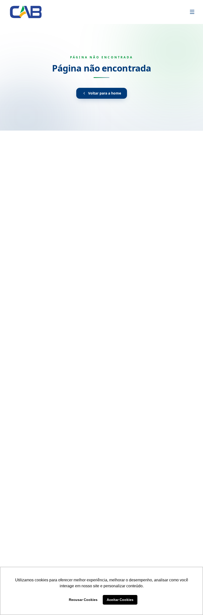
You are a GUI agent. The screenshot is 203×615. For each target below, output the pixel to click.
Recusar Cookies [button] (83, 600)
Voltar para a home (104, 93)
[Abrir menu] (192, 12)
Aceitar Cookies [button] (120, 600)
